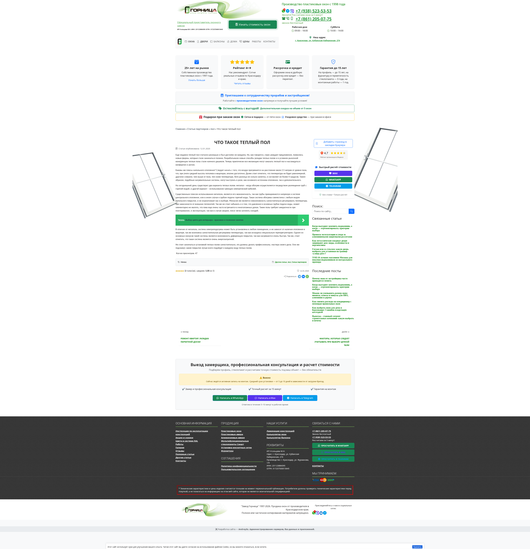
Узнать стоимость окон (254, 24)
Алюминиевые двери (233, 437)
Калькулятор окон (276, 434)
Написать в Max (266, 398)
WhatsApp (335, 179)
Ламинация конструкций (280, 431)
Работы (256, 41)
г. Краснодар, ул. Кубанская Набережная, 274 (317, 40)
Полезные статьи (185, 454)
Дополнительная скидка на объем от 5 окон (286, 108)
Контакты (269, 41)
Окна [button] (191, 41)
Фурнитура (227, 450)
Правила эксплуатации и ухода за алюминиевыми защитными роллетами (332, 235)
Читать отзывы (242, 83)
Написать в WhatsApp (231, 398)
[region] (265, 546)
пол (212, 128)
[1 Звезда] (176, 271)
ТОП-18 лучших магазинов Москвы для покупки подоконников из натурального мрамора (332, 259)
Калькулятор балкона (278, 437)
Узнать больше (196, 80)
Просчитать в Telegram (335, 459)
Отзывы (180, 450)
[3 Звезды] (180, 271)
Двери (204, 41)
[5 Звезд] (183, 271)
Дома (233, 41)
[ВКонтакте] (303, 276)
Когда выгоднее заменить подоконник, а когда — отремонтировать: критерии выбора (332, 228)
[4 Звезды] (181, 271)
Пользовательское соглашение (238, 469)
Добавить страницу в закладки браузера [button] (335, 143)
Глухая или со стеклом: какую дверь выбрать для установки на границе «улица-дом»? (330, 251)
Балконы (219, 41)
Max (335, 173)
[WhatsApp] (307, 276)
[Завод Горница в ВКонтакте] (320, 512)
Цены (246, 41)
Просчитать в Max (334, 452)
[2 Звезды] (178, 271)
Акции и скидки (184, 437)
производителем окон (250, 100)
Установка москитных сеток (236, 447)
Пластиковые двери (232, 434)
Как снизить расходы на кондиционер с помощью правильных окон (331, 302)
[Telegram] (299, 276)
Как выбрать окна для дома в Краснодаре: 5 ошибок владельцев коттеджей (329, 310)
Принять (417, 547)
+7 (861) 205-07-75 (314, 19)
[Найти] (351, 211)
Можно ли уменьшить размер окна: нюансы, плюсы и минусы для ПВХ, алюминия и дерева (330, 295)
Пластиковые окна (231, 431)
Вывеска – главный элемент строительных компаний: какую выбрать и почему (333, 318)
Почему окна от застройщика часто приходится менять (330, 279)
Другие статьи (281, 262)
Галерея (180, 447)
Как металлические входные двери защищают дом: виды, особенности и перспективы (330, 243)
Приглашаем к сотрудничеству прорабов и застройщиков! (267, 95)
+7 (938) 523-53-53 (314, 11)
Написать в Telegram (301, 398)
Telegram (335, 186)
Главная (180, 128)
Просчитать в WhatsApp (335, 445)
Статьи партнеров (197, 128)
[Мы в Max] (292, 11)
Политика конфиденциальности (239, 466)
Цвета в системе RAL (187, 441)
